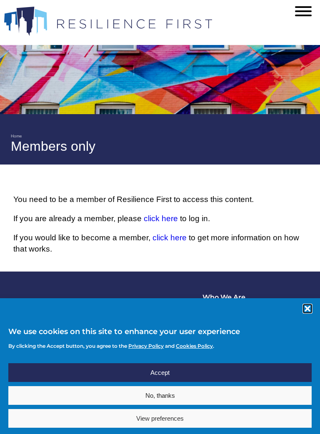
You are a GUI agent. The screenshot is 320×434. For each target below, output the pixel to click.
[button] (307, 308)
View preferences (160, 418)
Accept (160, 372)
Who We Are (223, 297)
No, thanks (160, 395)
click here (161, 218)
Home (16, 136)
